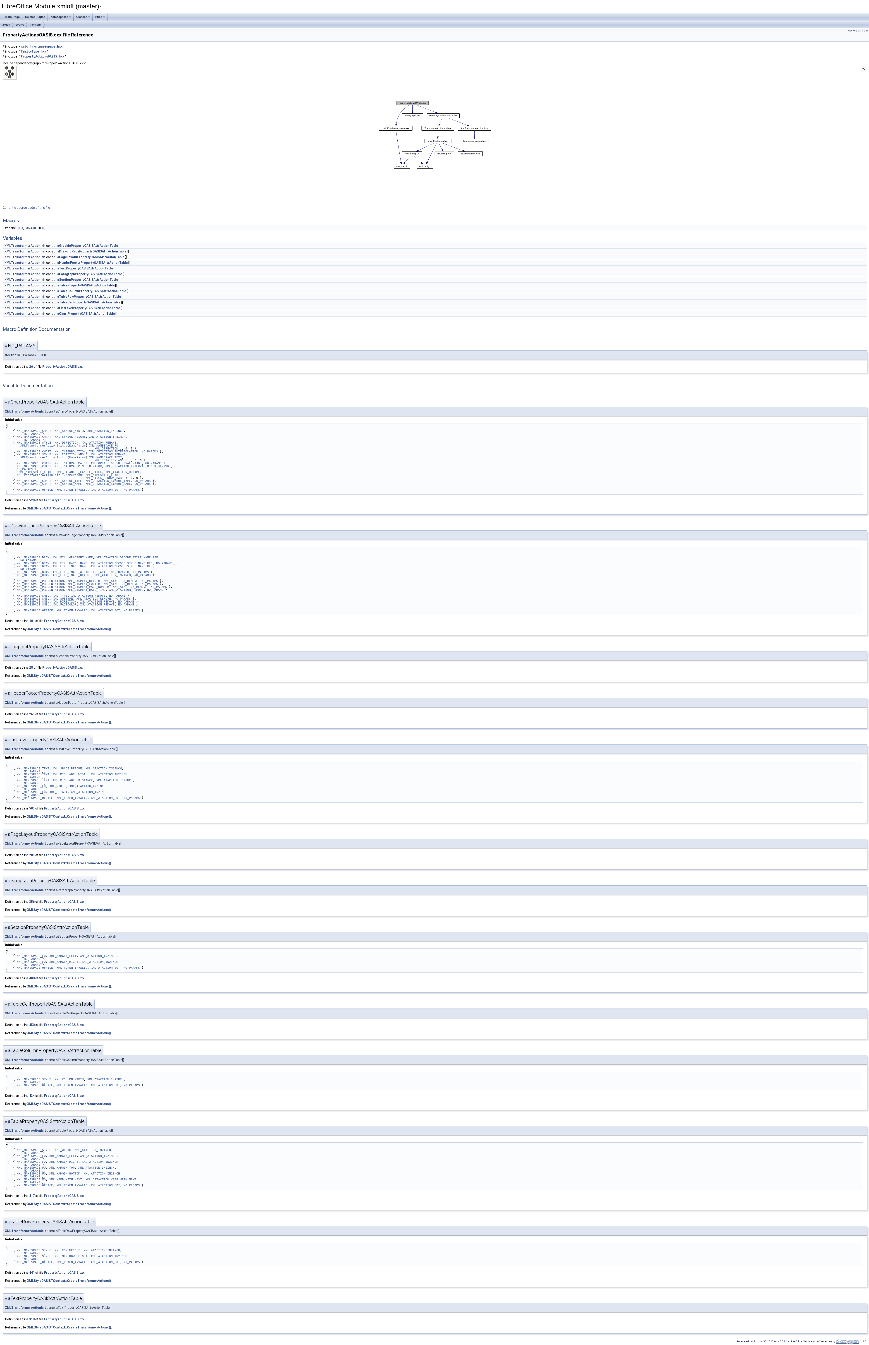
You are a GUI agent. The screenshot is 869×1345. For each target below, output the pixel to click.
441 (32, 1272)
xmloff (6, 24)
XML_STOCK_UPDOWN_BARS (105, 478)
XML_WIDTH (57, 786)
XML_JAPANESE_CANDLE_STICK (79, 472)
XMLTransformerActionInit (25, 245)
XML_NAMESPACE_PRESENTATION (40, 581)
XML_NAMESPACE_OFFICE (35, 489)
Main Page (12, 17)
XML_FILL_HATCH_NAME (70, 563)
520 (32, 500)
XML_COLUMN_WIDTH (69, 1079)
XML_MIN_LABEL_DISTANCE (73, 780)
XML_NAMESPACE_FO (103, 445)
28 (31, 667)
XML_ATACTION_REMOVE (121, 581)
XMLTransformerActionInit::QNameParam (53, 445)
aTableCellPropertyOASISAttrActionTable (88, 302)
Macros (852, 30)
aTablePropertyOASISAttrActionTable (86, 285)
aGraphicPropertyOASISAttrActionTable (87, 245)
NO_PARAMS (27, 228)
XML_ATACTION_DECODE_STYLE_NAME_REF (127, 557)
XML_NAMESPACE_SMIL (33, 595)
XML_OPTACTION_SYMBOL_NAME (108, 483)
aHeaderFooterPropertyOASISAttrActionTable (92, 262)
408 (32, 978)
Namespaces (59, 17)
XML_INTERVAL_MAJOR (71, 463)
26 (31, 366)
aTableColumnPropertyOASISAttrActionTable (91, 291)
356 (32, 901)
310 (32, 1319)
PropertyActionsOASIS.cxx (62, 366)
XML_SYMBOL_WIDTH (69, 430)
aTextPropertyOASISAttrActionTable (85, 268)
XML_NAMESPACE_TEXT (105, 457)
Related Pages (35, 17)
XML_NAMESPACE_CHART (34, 430)
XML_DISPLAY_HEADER (83, 581)
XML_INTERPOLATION (70, 451)
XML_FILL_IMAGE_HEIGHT (72, 575)
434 (32, 1096)
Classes (81, 17)
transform (35, 24)
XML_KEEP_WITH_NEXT (65, 1179)
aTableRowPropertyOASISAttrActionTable (89, 296)
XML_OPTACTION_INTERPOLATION (113, 451)
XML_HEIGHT (58, 792)
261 (32, 714)
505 (32, 808)
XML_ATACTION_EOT (105, 489)
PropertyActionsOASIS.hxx (42, 56)
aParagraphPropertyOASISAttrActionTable (89, 274)
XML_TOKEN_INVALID (72, 489)
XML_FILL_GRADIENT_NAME (73, 557)
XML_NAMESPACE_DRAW (33, 557)
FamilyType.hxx (33, 51)
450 (32, 1025)
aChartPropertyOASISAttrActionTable (86, 313)
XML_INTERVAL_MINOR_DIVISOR (78, 466)
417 (32, 1196)
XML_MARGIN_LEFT (62, 956)
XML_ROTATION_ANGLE (71, 454)
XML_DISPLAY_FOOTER (83, 584)
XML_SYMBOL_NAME (68, 483)
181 (32, 621)
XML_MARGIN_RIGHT (63, 961)
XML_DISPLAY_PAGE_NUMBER (88, 586)
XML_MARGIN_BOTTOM (64, 1173)
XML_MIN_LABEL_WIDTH (70, 774)
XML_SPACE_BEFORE (67, 768)
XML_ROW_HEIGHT (67, 1250)
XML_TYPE (60, 595)
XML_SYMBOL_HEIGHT (70, 436)
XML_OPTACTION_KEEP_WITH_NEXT (111, 1179)
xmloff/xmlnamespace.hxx (41, 46)
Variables (863, 30)
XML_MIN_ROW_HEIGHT (71, 1256)
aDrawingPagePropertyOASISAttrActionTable (91, 251)
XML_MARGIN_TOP (62, 1167)
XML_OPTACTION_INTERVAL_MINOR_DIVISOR (138, 466)
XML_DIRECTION (66, 442)
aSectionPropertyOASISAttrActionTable (87, 279)
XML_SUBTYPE (63, 598)
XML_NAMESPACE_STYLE (34, 442)
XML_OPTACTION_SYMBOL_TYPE (108, 481)
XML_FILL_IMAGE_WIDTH (71, 572)
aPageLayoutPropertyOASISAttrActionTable (90, 257)
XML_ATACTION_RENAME (99, 442)
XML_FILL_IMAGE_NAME (70, 566)
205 (32, 855)
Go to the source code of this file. (27, 207)
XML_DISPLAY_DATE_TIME (86, 589)
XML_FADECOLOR (64, 604)
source (20, 24)
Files (98, 17)
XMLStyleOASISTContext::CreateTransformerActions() (69, 508)
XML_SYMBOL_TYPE (68, 481)
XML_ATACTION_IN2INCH (105, 430)
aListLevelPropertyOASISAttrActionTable (88, 308)
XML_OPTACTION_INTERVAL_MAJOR (116, 463)
